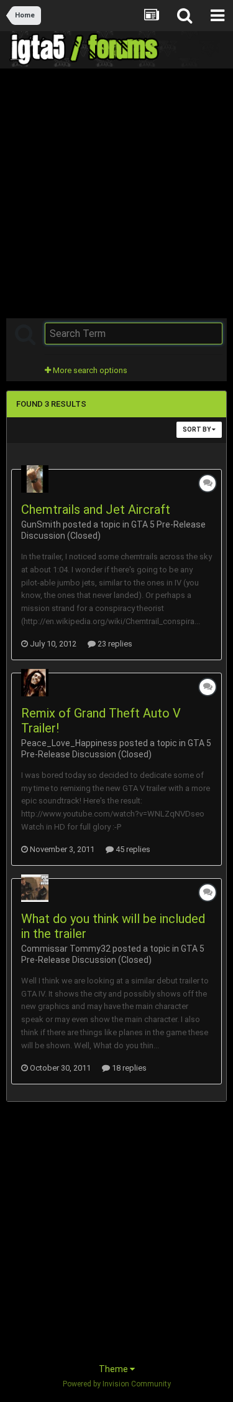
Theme (114, 1369)
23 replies (114, 643)
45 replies (132, 849)
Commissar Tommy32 (66, 949)
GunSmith (41, 524)
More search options (89, 370)
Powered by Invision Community (117, 1384)
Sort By (197, 429)
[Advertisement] (116, 192)
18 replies (128, 1068)
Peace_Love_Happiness (69, 743)
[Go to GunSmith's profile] (34, 479)
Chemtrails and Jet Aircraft (95, 509)
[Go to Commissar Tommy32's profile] (34, 888)
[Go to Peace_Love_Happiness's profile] (34, 682)
